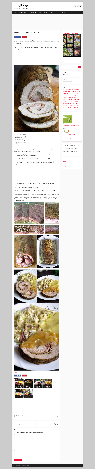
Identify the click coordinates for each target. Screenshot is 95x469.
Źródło (15, 372)
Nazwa (15, 450)
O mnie (45, 12)
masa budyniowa (78, 97)
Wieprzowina (20, 415)
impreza (27, 416)
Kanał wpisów (65, 163)
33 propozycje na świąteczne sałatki (71, 33)
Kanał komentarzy (66, 164)
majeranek (37, 416)
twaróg (71, 107)
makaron (70, 97)
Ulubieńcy (63, 12)
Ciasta (14, 12)
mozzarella (75, 99)
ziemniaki (74, 107)
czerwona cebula (70, 91)
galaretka (70, 93)
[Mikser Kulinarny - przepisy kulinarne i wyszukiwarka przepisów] (67, 122)
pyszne (71, 105)
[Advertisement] (41, 22)
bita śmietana (68, 89)
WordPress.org (66, 166)
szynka (68, 107)
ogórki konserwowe (72, 101)
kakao (79, 93)
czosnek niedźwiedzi (22, 416)
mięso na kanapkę (43, 416)
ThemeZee (27, 465)
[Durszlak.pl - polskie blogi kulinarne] (66, 124)
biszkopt (64, 89)
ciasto (75, 89)
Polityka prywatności (54, 12)
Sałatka (75, 105)
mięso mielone (70, 99)
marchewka (74, 97)
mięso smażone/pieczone (51, 416)
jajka (77, 93)
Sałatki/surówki (22, 12)
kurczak (64, 97)
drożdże (75, 91)
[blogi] (64, 128)
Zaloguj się (65, 161)
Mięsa (40, 12)
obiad (68, 101)
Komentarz (16, 434)
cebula (73, 89)
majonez (67, 97)
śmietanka (65, 108)
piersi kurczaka (75, 103)
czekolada (65, 91)
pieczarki (69, 103)
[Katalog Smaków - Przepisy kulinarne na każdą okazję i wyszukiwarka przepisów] (72, 127)
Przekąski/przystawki (32, 12)
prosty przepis (66, 105)
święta (71, 108)
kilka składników (32, 416)
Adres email (16, 453)
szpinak (66, 107)
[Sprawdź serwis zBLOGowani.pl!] (71, 134)
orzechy (76, 101)
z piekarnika (77, 107)
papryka (65, 103)
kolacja (72, 95)
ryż (72, 105)
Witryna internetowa (18, 456)
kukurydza (76, 95)
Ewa (17, 34)
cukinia (77, 89)
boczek (17, 416)
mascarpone (65, 99)
